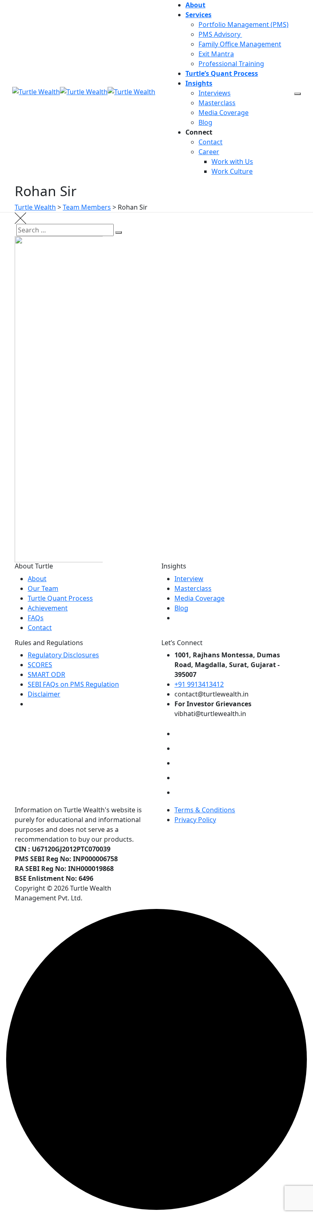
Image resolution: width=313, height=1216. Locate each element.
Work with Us (232, 161)
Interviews (214, 92)
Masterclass (217, 102)
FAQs (36, 617)
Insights (198, 83)
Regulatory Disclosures (63, 654)
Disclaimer (44, 694)
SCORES (40, 664)
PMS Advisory (220, 34)
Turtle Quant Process (60, 598)
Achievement (48, 608)
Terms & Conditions (204, 809)
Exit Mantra (216, 53)
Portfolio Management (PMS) (243, 24)
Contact (210, 141)
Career (208, 151)
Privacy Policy (195, 819)
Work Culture (232, 171)
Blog (205, 122)
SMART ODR (46, 674)
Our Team (43, 588)
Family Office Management (239, 44)
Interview (188, 578)
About (195, 4)
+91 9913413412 (199, 684)
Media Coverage (223, 112)
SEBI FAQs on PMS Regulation (73, 684)
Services (198, 14)
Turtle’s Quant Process (221, 73)
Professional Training (231, 63)
